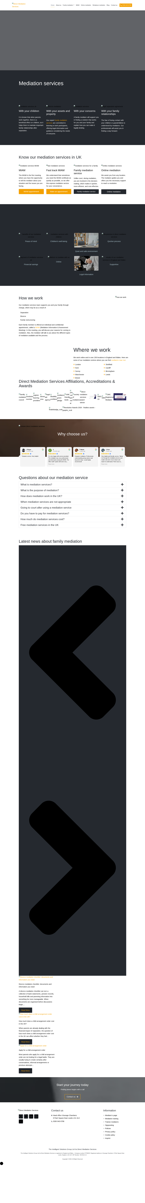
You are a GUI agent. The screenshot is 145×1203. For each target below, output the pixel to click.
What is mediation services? (36, 484)
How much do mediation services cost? (43, 519)
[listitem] (72, 1089)
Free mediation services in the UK (40, 525)
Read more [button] (25, 464)
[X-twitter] (21, 1116)
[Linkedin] (31, 1116)
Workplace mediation (99, 5)
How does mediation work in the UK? (41, 496)
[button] (125, 5)
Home (52, 5)
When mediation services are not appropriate (46, 501)
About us (58, 5)
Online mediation (86, 5)
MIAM (77, 5)
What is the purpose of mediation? (40, 490)
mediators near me (118, 360)
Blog (108, 5)
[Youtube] (21, 1121)
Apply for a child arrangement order (32, 1050)
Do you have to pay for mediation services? (45, 513)
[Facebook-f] (26, 1116)
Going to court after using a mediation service (46, 507)
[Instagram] (36, 1116)
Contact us (114, 5)
